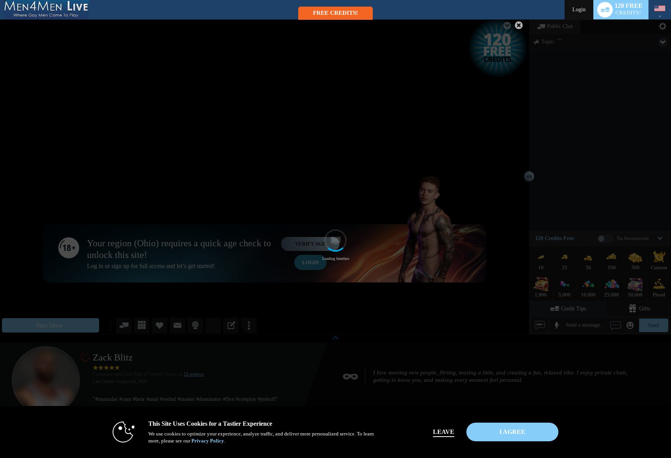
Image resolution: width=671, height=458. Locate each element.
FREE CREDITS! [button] (335, 13)
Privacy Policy (207, 441)
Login (579, 9)
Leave (443, 431)
